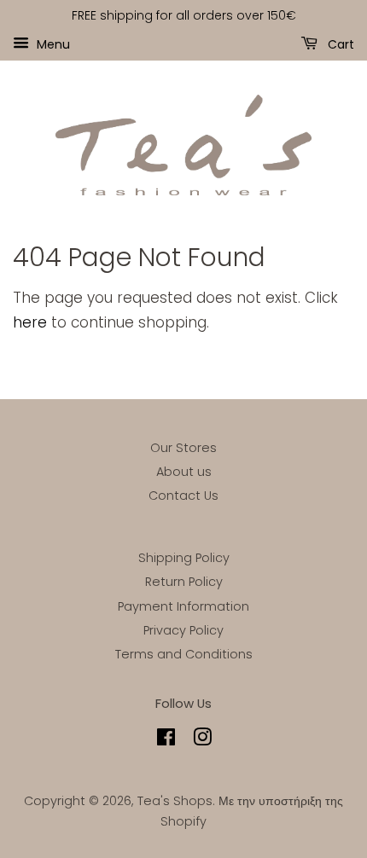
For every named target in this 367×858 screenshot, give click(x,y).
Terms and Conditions (184, 654)
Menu (51, 43)
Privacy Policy (183, 630)
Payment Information (183, 606)
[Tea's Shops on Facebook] (166, 740)
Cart (339, 43)
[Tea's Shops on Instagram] (202, 740)
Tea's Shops (175, 800)
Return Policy (184, 581)
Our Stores (183, 447)
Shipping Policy (184, 557)
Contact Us (183, 495)
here (30, 322)
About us (184, 471)
